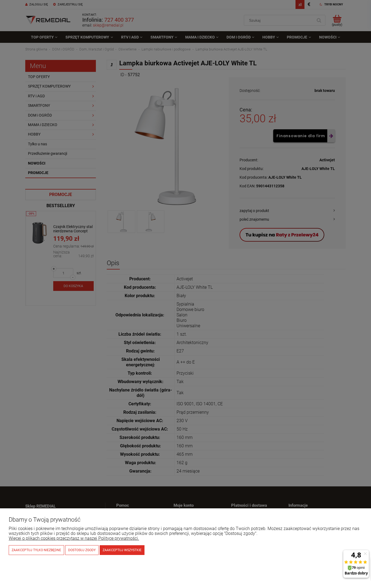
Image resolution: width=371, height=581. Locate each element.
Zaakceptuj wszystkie (122, 550)
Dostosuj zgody (82, 550)
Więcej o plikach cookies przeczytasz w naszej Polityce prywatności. (74, 538)
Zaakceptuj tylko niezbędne (36, 550)
